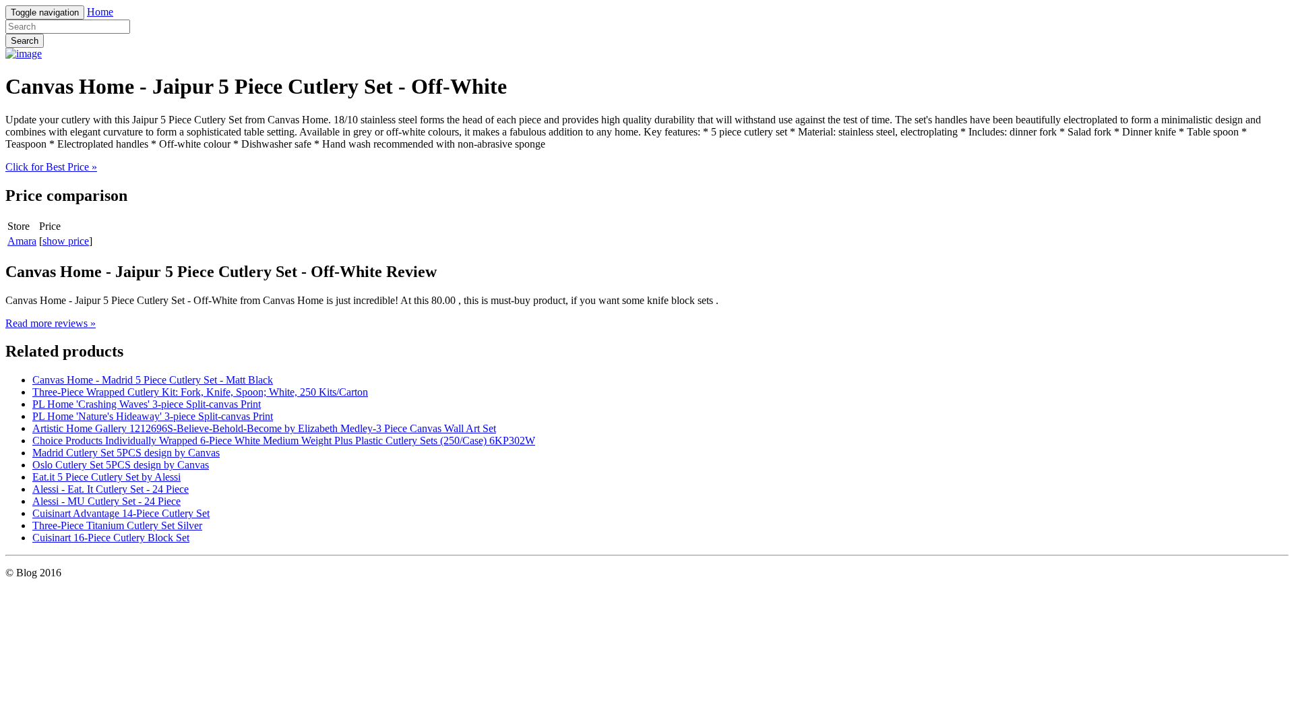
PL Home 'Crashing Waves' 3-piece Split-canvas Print (146, 404)
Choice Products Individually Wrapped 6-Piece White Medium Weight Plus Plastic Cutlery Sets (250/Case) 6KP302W (283, 440)
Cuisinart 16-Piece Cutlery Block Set (110, 537)
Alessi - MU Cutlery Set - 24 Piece (106, 501)
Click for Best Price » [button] (51, 167)
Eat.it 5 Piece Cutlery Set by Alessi (106, 477)
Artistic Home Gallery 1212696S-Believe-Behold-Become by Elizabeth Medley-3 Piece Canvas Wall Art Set (264, 428)
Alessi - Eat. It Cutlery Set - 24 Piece (110, 489)
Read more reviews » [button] (50, 323)
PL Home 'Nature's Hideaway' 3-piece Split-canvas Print (152, 416)
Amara (21, 241)
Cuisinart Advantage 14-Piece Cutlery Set (121, 513)
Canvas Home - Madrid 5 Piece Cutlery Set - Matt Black (152, 380)
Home (100, 12)
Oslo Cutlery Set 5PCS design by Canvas (120, 465)
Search (24, 41)
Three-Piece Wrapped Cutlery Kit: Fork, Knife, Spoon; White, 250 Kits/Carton (200, 392)
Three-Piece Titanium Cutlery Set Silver (117, 525)
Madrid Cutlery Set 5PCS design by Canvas (126, 452)
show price (65, 241)
